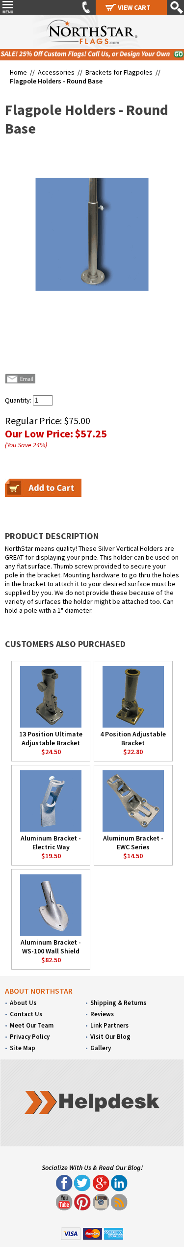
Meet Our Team (31, 1025)
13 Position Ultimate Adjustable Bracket (50, 738)
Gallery (100, 1048)
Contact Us (26, 1014)
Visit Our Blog (110, 1036)
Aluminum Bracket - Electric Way (51, 842)
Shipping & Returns (118, 1003)
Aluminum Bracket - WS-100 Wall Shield (51, 946)
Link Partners (109, 1025)
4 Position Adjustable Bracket (133, 738)
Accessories (56, 72)
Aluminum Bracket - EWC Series (133, 842)
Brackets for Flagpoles (119, 72)
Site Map (22, 1048)
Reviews (102, 1014)
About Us (23, 1003)
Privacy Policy (30, 1036)
